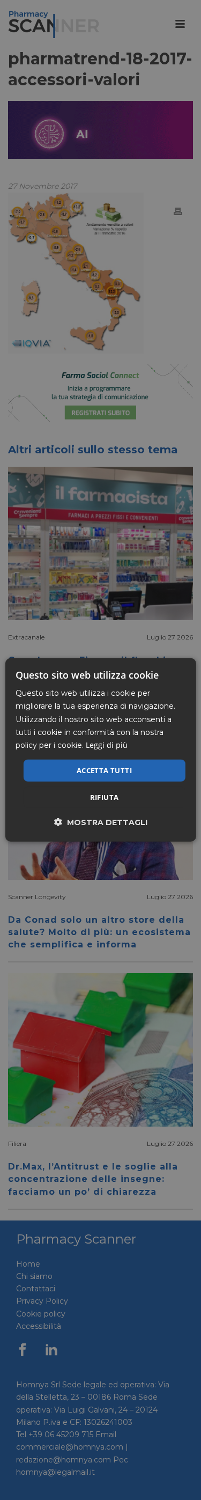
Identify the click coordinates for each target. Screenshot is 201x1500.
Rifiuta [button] (104, 797)
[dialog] (100, 750)
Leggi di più (107, 745)
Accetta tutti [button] (104, 770)
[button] (100, 822)
